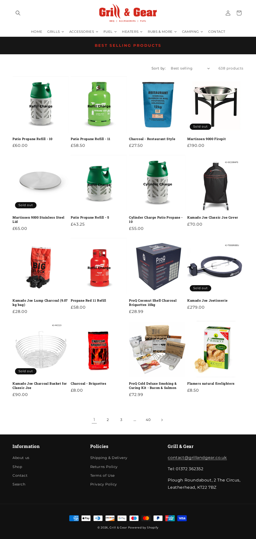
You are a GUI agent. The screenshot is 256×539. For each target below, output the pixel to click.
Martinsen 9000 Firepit (206, 139)
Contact (20, 475)
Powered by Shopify (143, 527)
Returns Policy (104, 466)
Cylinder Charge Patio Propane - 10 (156, 219)
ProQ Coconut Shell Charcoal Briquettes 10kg (152, 302)
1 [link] (94, 419)
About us (21, 457)
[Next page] (161, 419)
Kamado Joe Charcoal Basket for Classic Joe (39, 385)
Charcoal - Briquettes (88, 383)
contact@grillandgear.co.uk (197, 457)
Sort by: (159, 68)
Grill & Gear (118, 527)
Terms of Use (102, 475)
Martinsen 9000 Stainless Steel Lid (38, 219)
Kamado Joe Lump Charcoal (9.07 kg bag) (40, 302)
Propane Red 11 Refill (88, 300)
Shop (17, 466)
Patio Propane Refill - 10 (32, 139)
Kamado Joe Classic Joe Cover (212, 217)
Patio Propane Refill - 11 (90, 139)
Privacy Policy (103, 484)
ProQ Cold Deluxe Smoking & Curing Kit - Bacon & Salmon (153, 385)
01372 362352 (241, 11)
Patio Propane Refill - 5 (90, 217)
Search (19, 484)
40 (148, 419)
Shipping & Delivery (109, 457)
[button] (18, 13)
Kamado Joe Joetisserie (207, 300)
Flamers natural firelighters (211, 383)
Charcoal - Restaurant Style (152, 139)
